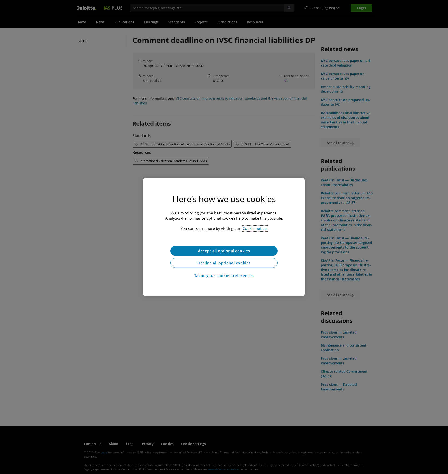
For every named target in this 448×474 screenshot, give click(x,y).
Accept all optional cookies (224, 250)
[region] (224, 237)
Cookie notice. (255, 228)
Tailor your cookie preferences (224, 275)
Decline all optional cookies (224, 262)
